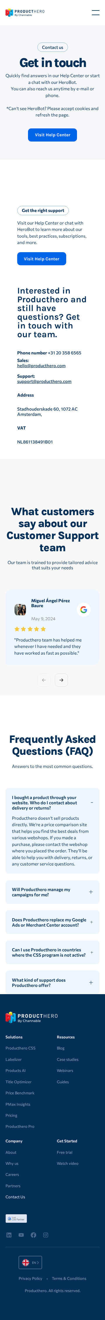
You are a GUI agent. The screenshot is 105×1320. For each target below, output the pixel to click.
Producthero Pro (20, 1126)
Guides (63, 1081)
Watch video (67, 1163)
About (11, 1152)
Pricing (11, 1115)
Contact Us (15, 1196)
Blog (60, 1048)
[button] (95, 12)
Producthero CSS (21, 1048)
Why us (12, 1163)
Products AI (16, 1070)
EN (25, 1262)
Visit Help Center (52, 134)
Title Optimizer (19, 1081)
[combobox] (30, 1262)
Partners (13, 1185)
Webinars (65, 1070)
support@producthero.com (44, 381)
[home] (25, 12)
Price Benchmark (20, 1093)
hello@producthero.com (41, 365)
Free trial (64, 1152)
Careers (12, 1174)
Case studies (67, 1059)
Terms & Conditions (69, 1278)
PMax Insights (18, 1104)
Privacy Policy (30, 1278)
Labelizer (14, 1059)
